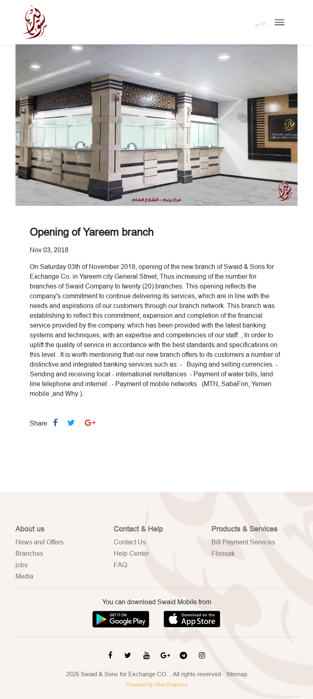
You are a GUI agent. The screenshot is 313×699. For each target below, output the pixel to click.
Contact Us (130, 542)
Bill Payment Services (243, 542)
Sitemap (236, 674)
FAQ (120, 564)
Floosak (223, 553)
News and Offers (39, 542)
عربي (261, 22)
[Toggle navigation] (279, 22)
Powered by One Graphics (156, 684)
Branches (29, 553)
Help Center (131, 553)
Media (24, 576)
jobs (21, 564)
